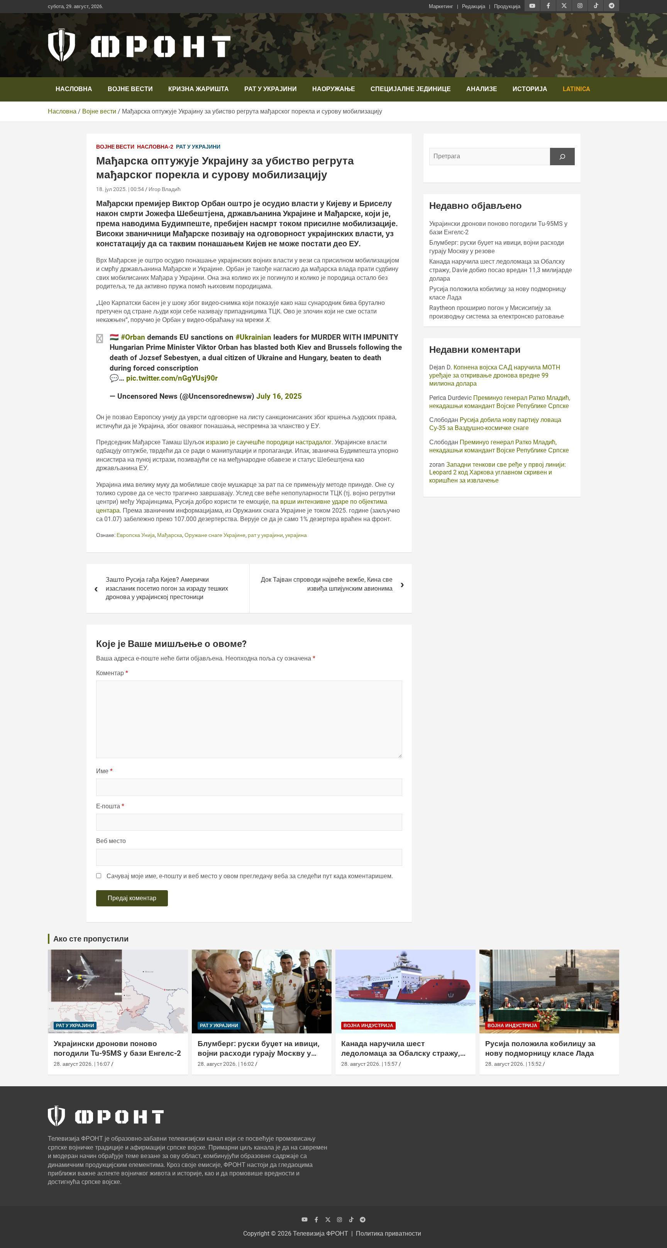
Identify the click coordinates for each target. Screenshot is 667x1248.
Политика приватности (388, 1233)
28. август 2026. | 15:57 (369, 1064)
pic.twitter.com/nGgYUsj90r (172, 378)
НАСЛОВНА (74, 89)
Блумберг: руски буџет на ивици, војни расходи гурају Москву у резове (259, 1053)
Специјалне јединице (411, 89)
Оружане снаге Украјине (215, 535)
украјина (296, 535)
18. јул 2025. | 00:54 (120, 189)
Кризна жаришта (198, 89)
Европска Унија (136, 535)
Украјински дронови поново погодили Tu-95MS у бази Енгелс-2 (117, 1048)
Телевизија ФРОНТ (320, 1233)
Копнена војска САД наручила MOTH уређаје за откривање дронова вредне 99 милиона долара (494, 375)
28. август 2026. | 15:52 (513, 1064)
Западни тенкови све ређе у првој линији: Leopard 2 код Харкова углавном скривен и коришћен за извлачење (497, 472)
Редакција (473, 6)
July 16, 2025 (279, 396)
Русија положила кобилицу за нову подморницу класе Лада (540, 1048)
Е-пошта (110, 806)
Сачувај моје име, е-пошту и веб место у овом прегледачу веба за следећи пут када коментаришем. (250, 876)
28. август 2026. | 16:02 (226, 1064)
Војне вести (130, 89)
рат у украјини (265, 535)
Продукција (507, 6)
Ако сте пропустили (91, 938)
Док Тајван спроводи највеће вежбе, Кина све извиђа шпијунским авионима (327, 584)
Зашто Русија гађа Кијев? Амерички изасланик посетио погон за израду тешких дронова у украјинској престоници (167, 588)
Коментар (112, 673)
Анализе (481, 89)
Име (104, 771)
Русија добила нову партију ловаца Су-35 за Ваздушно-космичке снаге (495, 424)
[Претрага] (562, 156)
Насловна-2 (155, 147)
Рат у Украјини (270, 89)
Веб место (111, 841)
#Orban (133, 337)
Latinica (576, 89)
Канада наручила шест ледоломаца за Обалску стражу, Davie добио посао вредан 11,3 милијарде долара (500, 270)
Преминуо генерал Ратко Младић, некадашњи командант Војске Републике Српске (499, 402)
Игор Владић (165, 189)
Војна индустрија (368, 1025)
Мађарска (169, 535)
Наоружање (333, 89)
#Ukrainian (253, 337)
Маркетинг (441, 6)
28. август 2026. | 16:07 (82, 1064)
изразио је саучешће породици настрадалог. (268, 442)
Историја (530, 89)
